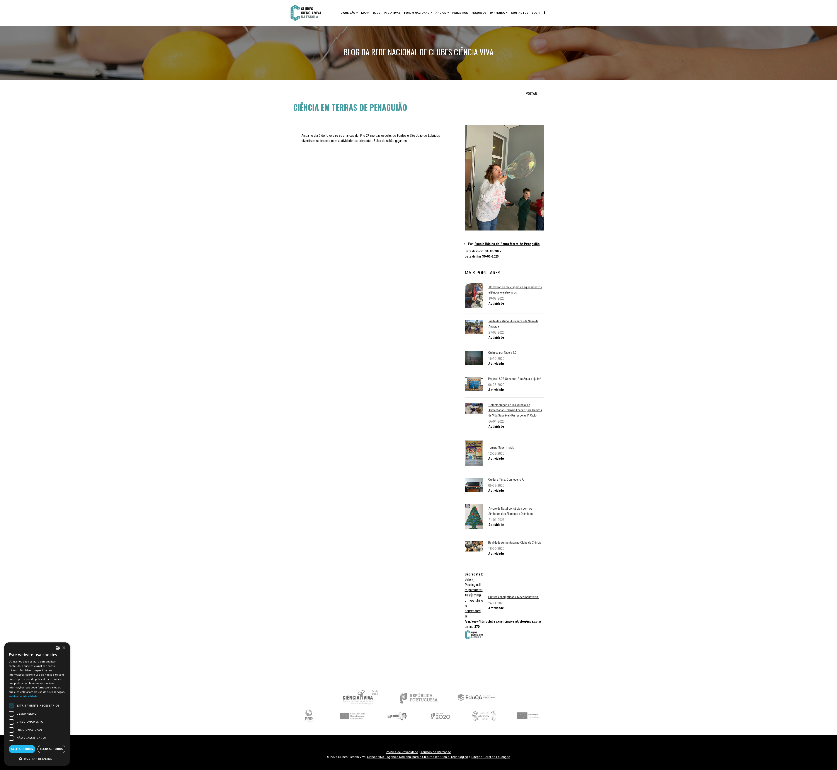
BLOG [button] (376, 12)
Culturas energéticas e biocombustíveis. (513, 597)
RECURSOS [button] (479, 12)
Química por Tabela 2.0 (502, 353)
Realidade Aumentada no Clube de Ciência (514, 543)
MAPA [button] (365, 12)
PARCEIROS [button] (460, 12)
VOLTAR (531, 94)
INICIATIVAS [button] (392, 12)
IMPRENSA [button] (497, 12)
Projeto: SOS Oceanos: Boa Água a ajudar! (514, 379)
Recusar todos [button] (51, 749)
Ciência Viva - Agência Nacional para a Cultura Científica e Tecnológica (417, 757)
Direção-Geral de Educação (490, 757)
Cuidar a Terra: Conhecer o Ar (506, 479)
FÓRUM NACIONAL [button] (417, 12)
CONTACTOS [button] (519, 12)
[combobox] (58, 648)
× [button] (63, 647)
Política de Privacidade (402, 752)
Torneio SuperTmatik (501, 447)
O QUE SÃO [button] (348, 12)
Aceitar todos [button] (22, 749)
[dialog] (37, 704)
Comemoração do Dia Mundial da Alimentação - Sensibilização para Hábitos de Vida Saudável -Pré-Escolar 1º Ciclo (515, 410)
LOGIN (536, 12)
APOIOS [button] (441, 12)
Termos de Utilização (435, 752)
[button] (37, 758)
